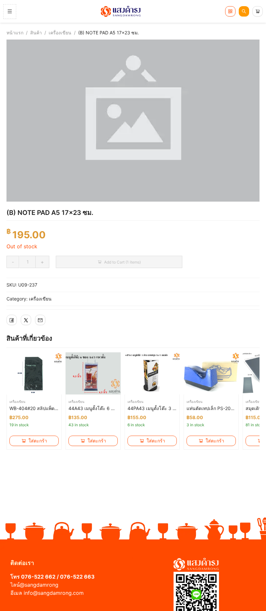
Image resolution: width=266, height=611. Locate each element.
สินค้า (36, 32)
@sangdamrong (39, 585)
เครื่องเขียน (60, 32)
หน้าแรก (14, 32)
